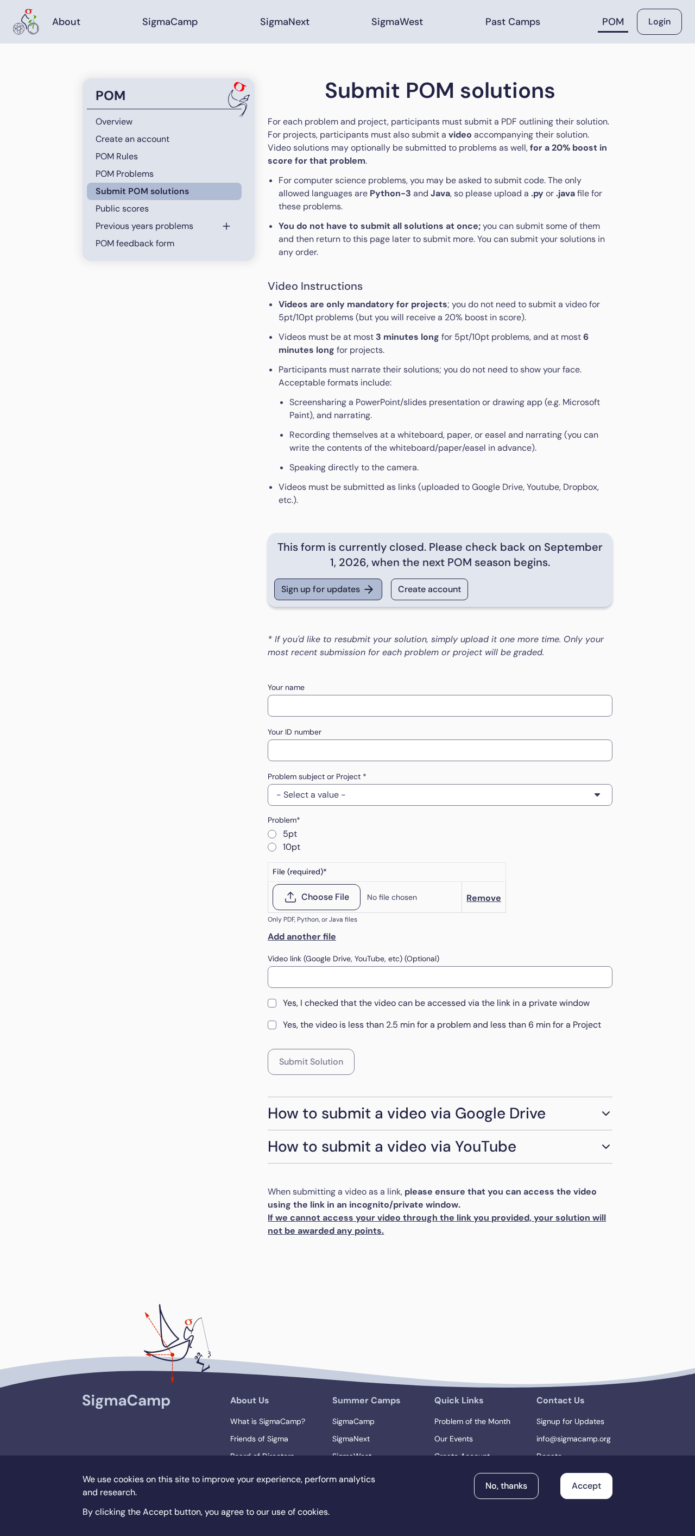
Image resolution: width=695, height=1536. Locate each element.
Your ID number (294, 732)
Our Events (453, 1439)
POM (613, 21)
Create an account (132, 139)
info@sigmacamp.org (573, 1439)
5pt (290, 833)
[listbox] (440, 795)
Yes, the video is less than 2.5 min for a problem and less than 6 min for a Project (442, 1024)
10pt (291, 847)
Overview (114, 121)
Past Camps (512, 21)
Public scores (122, 208)
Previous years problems (144, 226)
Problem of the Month (472, 1421)
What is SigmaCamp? (267, 1421)
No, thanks (506, 1485)
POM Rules (117, 156)
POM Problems (125, 173)
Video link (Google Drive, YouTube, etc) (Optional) (353, 958)
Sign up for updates (320, 589)
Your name (286, 687)
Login (659, 21)
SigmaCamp (170, 21)
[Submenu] (231, 226)
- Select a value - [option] (311, 794)
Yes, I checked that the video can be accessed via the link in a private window (436, 1003)
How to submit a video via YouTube (392, 1146)
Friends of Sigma (259, 1439)
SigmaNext (284, 21)
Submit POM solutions (142, 191)
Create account (429, 589)
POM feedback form (135, 243)
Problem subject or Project (315, 776)
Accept (586, 1485)
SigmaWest (397, 21)
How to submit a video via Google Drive (407, 1113)
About (66, 21)
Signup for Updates (570, 1421)
